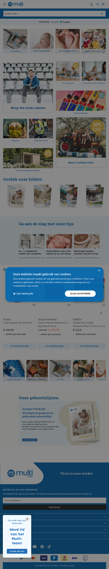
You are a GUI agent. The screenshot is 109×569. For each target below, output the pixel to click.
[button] (23, 293)
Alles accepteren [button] (80, 293)
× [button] (99, 270)
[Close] (27, 519)
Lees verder (32, 285)
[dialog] (54, 284)
